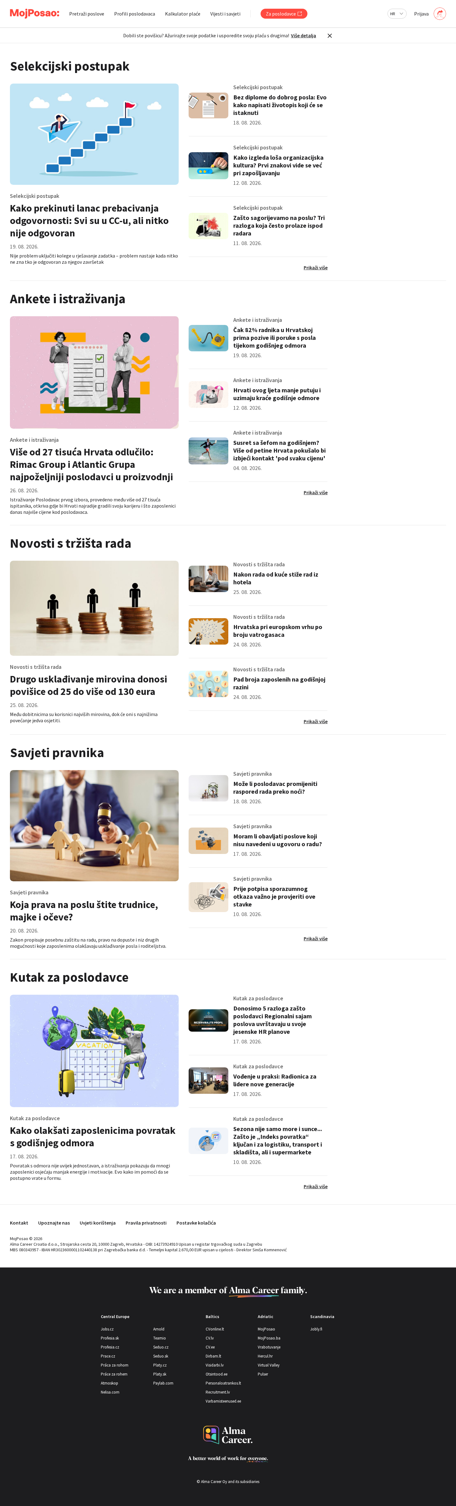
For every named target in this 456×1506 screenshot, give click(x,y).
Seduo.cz (160, 1347)
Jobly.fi (316, 1329)
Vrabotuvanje (269, 1347)
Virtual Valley (268, 1365)
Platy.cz (160, 1365)
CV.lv (210, 1338)
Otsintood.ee (216, 1374)
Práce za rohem (114, 1374)
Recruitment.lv (218, 1392)
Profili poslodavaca (134, 14)
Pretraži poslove (86, 14)
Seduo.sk (160, 1356)
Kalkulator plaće (182, 14)
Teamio (159, 1338)
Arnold (158, 1329)
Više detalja (303, 35)
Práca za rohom (114, 1365)
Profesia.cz (110, 1347)
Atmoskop (109, 1383)
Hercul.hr (265, 1356)
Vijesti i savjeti (225, 14)
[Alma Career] (228, 1435)
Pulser (263, 1374)
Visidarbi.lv (215, 1365)
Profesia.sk (110, 1338)
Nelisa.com (110, 1392)
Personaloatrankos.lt (223, 1383)
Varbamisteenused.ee (223, 1401)
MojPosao (266, 1329)
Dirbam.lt (213, 1356)
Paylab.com (163, 1383)
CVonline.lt (215, 1329)
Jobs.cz (107, 1329)
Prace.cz (108, 1356)
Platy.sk (159, 1374)
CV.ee (210, 1347)
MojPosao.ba (269, 1338)
